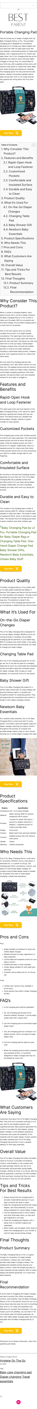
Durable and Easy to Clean (20, 191)
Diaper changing (10, 1376)
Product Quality (14, 198)
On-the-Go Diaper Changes (20, 209)
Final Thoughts (15, 278)
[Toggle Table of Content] (32, 145)
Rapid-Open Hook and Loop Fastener (20, 165)
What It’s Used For (16, 202)
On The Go (18, 1360)
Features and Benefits (18, 158)
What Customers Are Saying (18, 258)
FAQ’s (7, 251)
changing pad (23, 1372)
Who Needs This (15, 242)
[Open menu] (18, 9)
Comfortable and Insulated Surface (20, 182)
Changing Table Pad (19, 218)
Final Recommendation (22, 290)
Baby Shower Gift (20, 225)
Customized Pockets (17, 174)
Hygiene (5, 1360)
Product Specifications (19, 238)
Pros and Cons (13, 247)
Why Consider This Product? (16, 151)
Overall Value (14, 265)
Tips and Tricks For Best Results (17, 272)
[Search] (33, 5)
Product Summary (21, 283)
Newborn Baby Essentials (18, 232)
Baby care (6, 1372)
